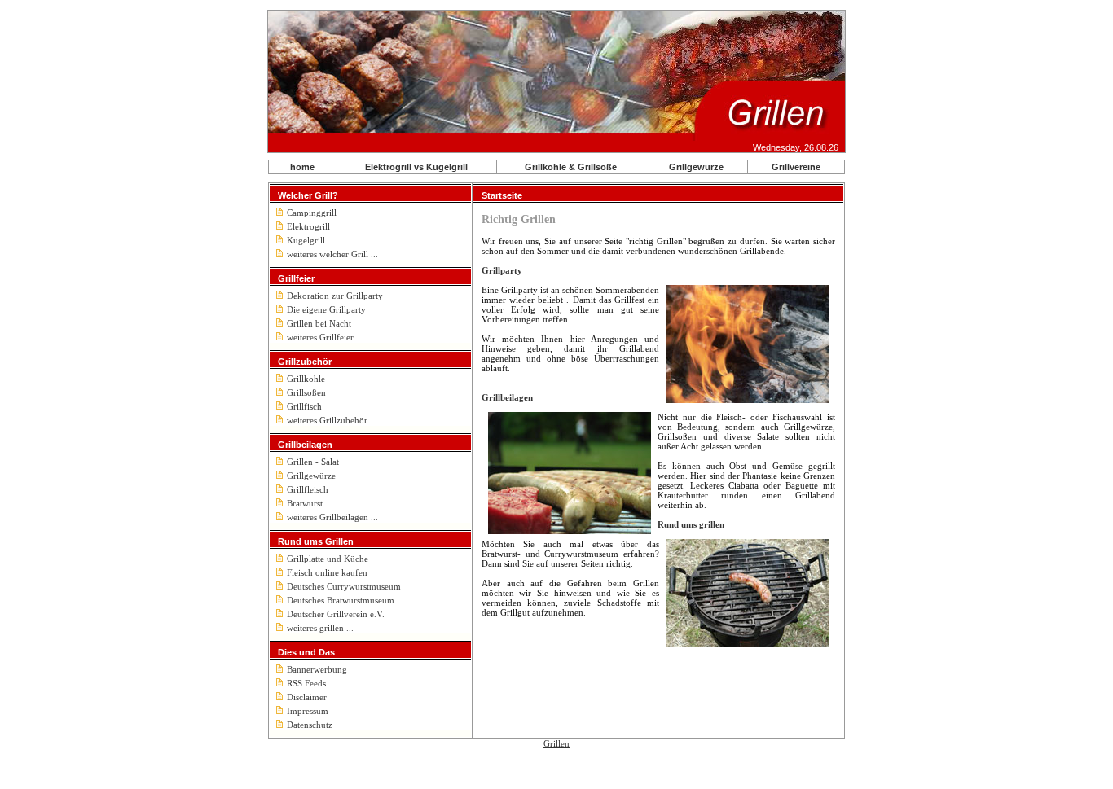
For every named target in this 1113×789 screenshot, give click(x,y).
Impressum (307, 711)
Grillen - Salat (313, 462)
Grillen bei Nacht (319, 323)
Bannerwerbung (317, 669)
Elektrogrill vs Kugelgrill (416, 167)
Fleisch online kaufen (327, 572)
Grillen (556, 743)
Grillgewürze (696, 167)
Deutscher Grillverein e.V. (336, 614)
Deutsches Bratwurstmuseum (340, 600)
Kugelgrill (306, 240)
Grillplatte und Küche (327, 558)
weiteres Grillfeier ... (325, 337)
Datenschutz (309, 725)
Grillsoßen (306, 392)
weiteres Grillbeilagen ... (332, 517)
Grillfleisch (307, 489)
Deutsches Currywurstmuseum (344, 586)
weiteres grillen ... (320, 628)
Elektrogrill (308, 226)
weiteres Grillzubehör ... (332, 420)
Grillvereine (796, 167)
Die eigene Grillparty (326, 309)
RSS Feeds (306, 683)
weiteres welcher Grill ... (332, 254)
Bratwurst (305, 503)
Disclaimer (307, 697)
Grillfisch (304, 406)
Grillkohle (306, 379)
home (302, 167)
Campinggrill (312, 212)
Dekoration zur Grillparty (335, 295)
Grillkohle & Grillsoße (571, 167)
